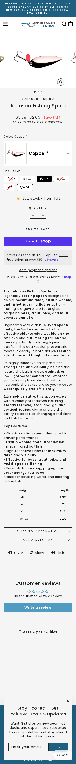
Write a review (38, 607)
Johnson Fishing (38, 99)
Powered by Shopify (38, 760)
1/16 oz (25, 186)
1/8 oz (11, 178)
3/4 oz (61, 178)
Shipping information (38, 531)
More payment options (38, 270)
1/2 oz (44, 178)
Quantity (38, 208)
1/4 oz (27, 178)
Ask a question (38, 539)
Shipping (19, 121)
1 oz (9, 186)
